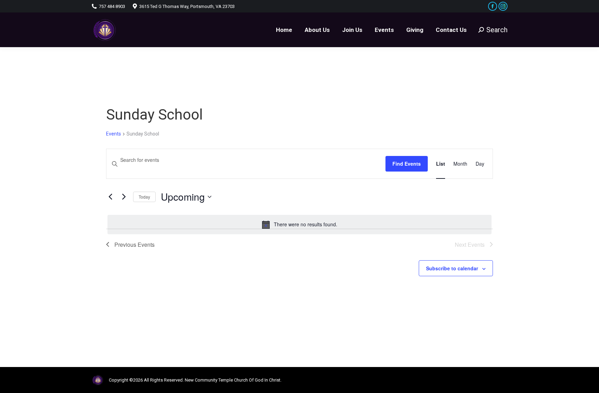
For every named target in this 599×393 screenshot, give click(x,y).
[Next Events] (124, 197)
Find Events (406, 163)
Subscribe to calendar (452, 268)
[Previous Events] (110, 197)
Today (144, 197)
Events (113, 134)
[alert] (299, 224)
